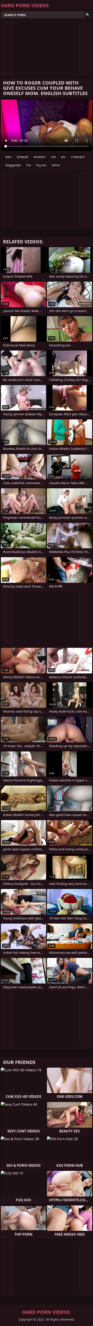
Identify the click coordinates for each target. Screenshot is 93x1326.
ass (63, 157)
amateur (40, 157)
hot (28, 165)
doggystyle (13, 165)
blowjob (22, 157)
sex (53, 157)
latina (56, 165)
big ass (41, 165)
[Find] (88, 15)
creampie (78, 157)
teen (8, 157)
